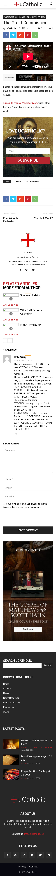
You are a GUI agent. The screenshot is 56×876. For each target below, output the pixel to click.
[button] (51, 4)
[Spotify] (32, 855)
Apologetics (10, 16)
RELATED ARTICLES (20, 284)
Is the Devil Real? (30, 325)
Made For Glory (27, 16)
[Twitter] (34, 270)
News (6, 693)
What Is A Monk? (43, 218)
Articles (7, 688)
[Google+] (28, 270)
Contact (33, 866)
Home (6, 683)
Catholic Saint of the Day (36, 747)
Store (6, 711)
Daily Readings (11, 697)
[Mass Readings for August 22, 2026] (11, 760)
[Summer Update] (11, 298)
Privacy (22, 866)
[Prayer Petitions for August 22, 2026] (11, 774)
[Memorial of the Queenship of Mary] (11, 744)
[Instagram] (24, 855)
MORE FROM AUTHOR (21, 288)
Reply (16, 433)
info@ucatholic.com (34, 833)
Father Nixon (18, 181)
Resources (8, 707)
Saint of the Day (11, 702)
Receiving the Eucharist (11, 220)
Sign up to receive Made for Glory (20, 102)
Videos (41, 16)
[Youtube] (49, 855)
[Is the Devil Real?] (11, 328)
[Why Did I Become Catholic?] (11, 313)
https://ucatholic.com (28, 257)
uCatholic (11, 28)
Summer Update (30, 295)
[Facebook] (21, 270)
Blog (24, 763)
